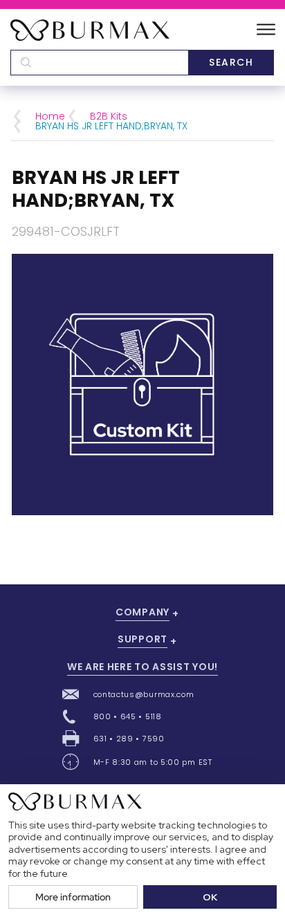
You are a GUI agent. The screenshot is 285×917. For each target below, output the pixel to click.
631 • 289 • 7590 (129, 738)
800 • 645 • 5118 (127, 716)
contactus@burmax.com (143, 694)
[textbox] (99, 62)
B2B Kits (108, 116)
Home (50, 116)
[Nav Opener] (265, 30)
